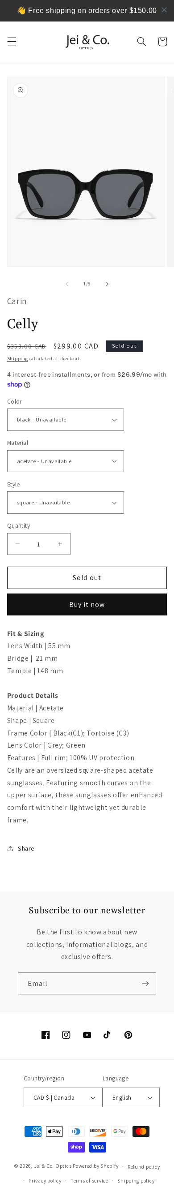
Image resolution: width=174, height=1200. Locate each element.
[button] (11, 41)
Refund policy (144, 1166)
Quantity (18, 525)
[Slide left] (67, 284)
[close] (164, 10)
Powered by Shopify (95, 1166)
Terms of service (89, 1180)
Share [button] (26, 848)
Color (14, 401)
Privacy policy (45, 1180)
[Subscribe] (145, 983)
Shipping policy (135, 1180)
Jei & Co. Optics (53, 1166)
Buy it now (87, 604)
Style (13, 484)
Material (17, 443)
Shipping (17, 358)
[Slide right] (107, 284)
